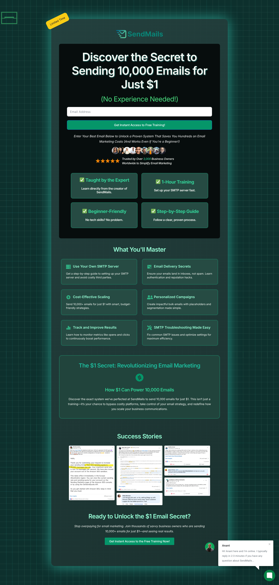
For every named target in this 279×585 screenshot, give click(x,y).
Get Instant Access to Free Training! (139, 125)
